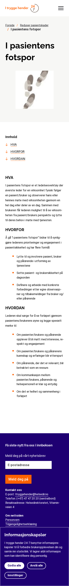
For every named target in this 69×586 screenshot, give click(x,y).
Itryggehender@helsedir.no (31, 494)
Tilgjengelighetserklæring (21, 524)
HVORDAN (18, 159)
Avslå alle (36, 565)
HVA (14, 144)
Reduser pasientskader (34, 25)
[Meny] (60, 8)
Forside (10, 25)
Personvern (12, 520)
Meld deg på (18, 479)
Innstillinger (15, 575)
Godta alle (14, 565)
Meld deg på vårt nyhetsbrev (25, 456)
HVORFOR (18, 151)
